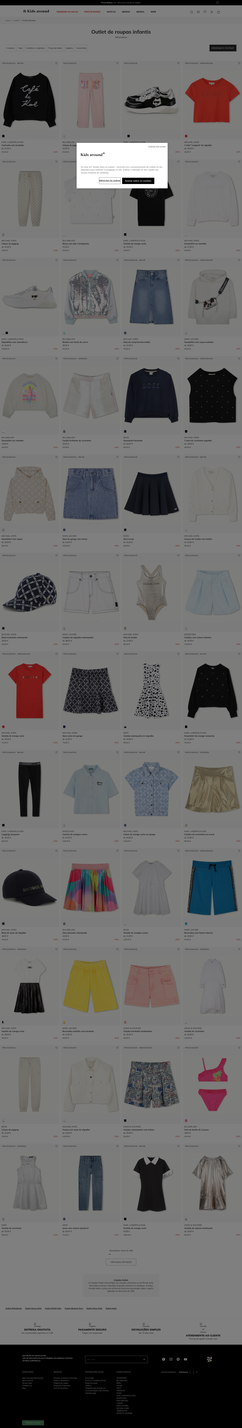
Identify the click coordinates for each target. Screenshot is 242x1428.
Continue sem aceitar (157, 146)
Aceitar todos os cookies (138, 181)
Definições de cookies (109, 181)
